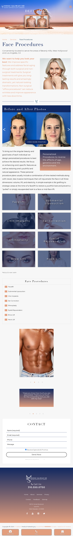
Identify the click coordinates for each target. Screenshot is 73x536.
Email (62, 534)
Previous (4, 129)
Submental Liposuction (54, 202)
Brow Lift (18, 258)
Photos (10, 534)
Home (4, 39)
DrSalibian (13, 5)
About (32, 494)
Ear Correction (54, 220)
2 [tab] (34, 382)
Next (69, 129)
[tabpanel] (36, 354)
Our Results (36, 30)
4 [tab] (42, 382)
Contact (28, 499)
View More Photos (36, 142)
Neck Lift (54, 258)
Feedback (36, 499)
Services (13, 39)
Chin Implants (18, 220)
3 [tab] (38, 382)
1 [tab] (30, 382)
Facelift (18, 201)
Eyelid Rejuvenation (54, 240)
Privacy (41, 459)
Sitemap (44, 499)
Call (36, 534)
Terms (46, 459)
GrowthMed (40, 526)
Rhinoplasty (18, 239)
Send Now (36, 455)
